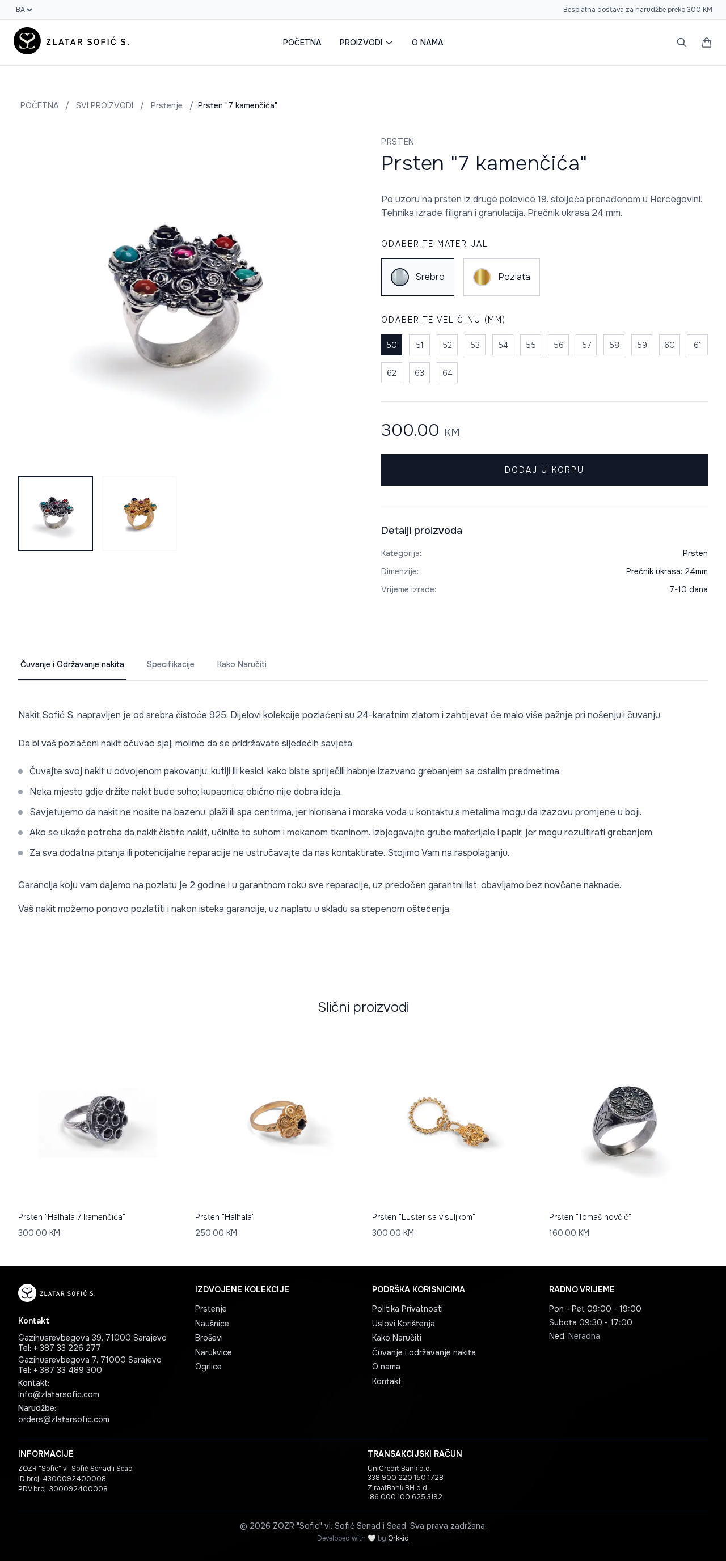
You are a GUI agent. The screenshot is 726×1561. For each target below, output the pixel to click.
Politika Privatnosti (407, 1309)
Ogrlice (208, 1366)
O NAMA (428, 42)
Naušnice (212, 1323)
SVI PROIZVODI (104, 105)
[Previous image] (33, 299)
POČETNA (302, 42)
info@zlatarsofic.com (58, 1394)
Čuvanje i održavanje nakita (424, 1352)
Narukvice (213, 1352)
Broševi (209, 1338)
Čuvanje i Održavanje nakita (72, 664)
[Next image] (330, 299)
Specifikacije (171, 664)
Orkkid (398, 1538)
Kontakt (387, 1381)
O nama (386, 1366)
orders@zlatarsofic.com (63, 1419)
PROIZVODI (361, 42)
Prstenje (167, 105)
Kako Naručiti (242, 664)
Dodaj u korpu (544, 470)
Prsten (398, 142)
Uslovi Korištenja (403, 1323)
